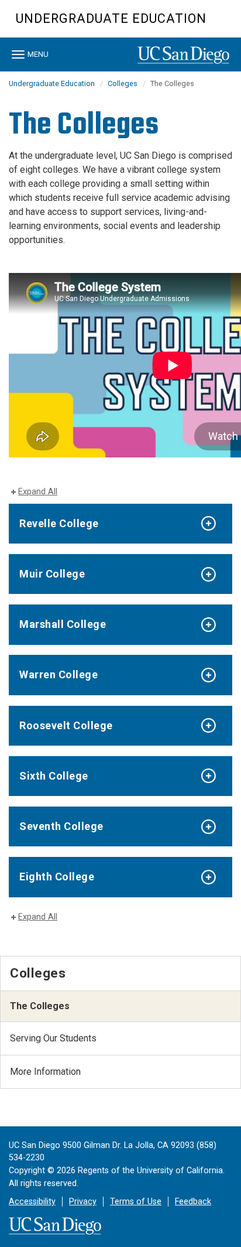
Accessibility (32, 1202)
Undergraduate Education (111, 18)
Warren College (58, 674)
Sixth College (53, 776)
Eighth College (56, 876)
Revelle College (59, 523)
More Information (45, 1071)
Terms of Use (135, 1202)
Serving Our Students (53, 1038)
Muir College (52, 574)
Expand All (37, 492)
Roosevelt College (66, 725)
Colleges (122, 83)
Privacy (83, 1202)
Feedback (193, 1202)
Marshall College (62, 624)
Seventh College (61, 826)
